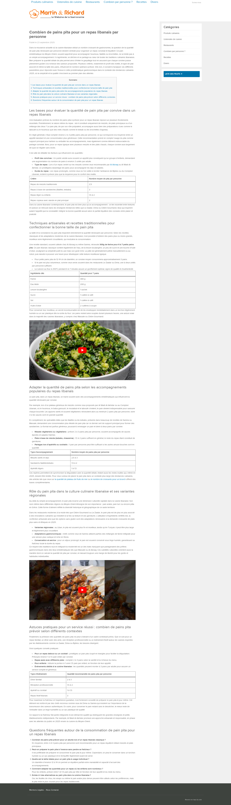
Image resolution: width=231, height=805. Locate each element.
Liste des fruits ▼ (174, 74)
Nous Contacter (52, 790)
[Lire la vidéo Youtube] (82, 350)
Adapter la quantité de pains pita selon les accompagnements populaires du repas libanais (69, 91)
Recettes (141, 2)
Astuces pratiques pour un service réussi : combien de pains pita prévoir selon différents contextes (73, 97)
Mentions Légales (36, 790)
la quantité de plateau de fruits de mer (71, 479)
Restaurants (93, 2)
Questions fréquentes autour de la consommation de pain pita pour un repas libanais (67, 100)
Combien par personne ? (118, 2)
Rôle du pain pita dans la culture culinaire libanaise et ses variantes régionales (64, 94)
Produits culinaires (42, 2)
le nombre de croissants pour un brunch (108, 479)
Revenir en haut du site (193, 800)
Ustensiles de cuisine (69, 2)
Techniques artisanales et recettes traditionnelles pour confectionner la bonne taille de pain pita (71, 88)
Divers (154, 2)
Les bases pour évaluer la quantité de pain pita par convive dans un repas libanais (65, 85)
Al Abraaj (114, 165)
